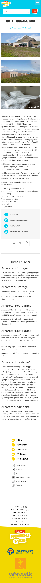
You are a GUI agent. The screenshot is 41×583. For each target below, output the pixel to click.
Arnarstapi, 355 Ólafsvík (21, 28)
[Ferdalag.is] (6, 3)
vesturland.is (20, 513)
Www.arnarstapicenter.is (19, 231)
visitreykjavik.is (20, 524)
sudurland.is (20, 507)
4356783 (14, 215)
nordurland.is (20, 519)
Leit (6, 11)
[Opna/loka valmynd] (37, 2)
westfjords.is (20, 516)
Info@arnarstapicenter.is (19, 220)
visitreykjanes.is (20, 510)
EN (35, 11)
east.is (20, 521)
